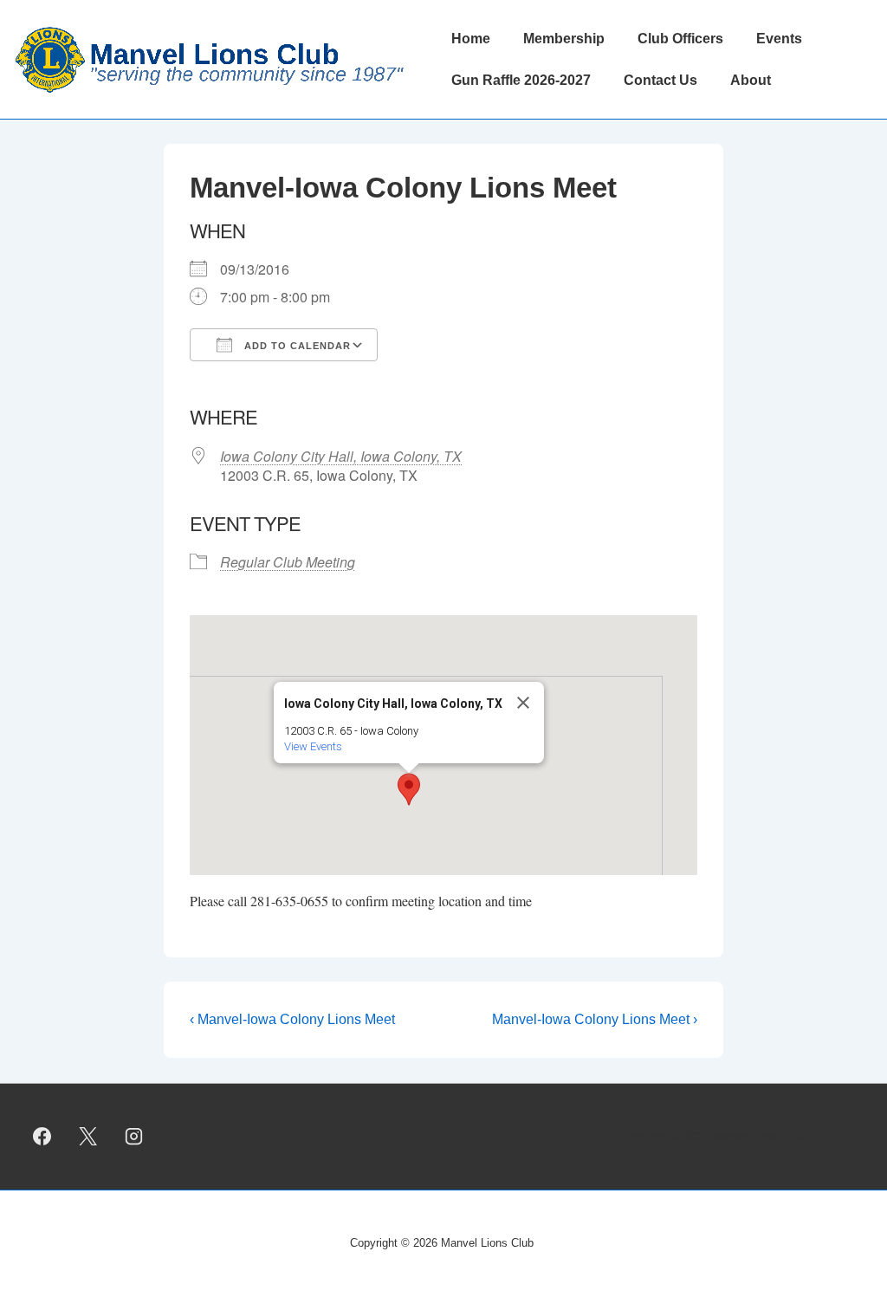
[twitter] (88, 1137)
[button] (409, 789)
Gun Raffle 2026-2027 (521, 80)
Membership (564, 38)
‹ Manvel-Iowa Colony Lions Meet (292, 1019)
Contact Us (660, 80)
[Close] (523, 702)
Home (470, 38)
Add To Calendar (296, 345)
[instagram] (134, 1137)
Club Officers (680, 38)
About (750, 80)
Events (779, 38)
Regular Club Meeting (287, 562)
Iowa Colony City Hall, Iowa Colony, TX (341, 456)
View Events (313, 746)
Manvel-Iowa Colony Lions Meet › (594, 1019)
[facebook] (42, 1137)
